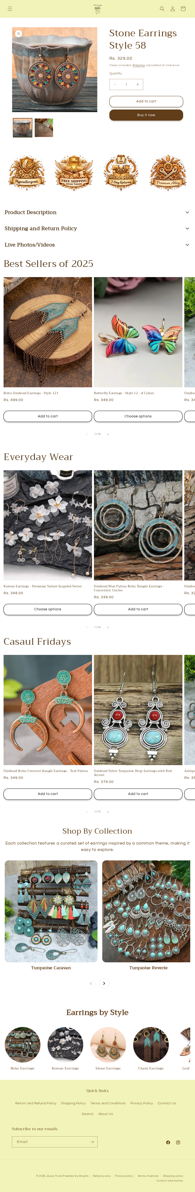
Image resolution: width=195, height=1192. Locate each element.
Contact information (169, 1180)
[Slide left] (87, 434)
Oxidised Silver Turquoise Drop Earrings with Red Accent (133, 773)
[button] (10, 9)
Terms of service (148, 1176)
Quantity (115, 73)
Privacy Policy (141, 1103)
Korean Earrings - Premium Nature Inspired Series (43, 587)
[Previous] (91, 983)
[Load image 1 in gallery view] (22, 127)
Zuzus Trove (54, 1176)
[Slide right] (108, 434)
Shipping (138, 65)
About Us (105, 1114)
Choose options (138, 416)
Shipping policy (173, 1176)
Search (88, 1114)
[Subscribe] (92, 1141)
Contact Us (167, 1103)
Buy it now (146, 115)
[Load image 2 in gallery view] (44, 127)
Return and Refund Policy (35, 1103)
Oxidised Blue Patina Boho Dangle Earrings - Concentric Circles (129, 589)
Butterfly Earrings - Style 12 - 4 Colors (124, 393)
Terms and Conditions (108, 1103)
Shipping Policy (73, 1103)
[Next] (104, 983)
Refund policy (102, 1176)
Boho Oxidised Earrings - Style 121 (31, 393)
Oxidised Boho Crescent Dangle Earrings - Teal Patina (46, 771)
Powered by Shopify (76, 1176)
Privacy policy (124, 1176)
